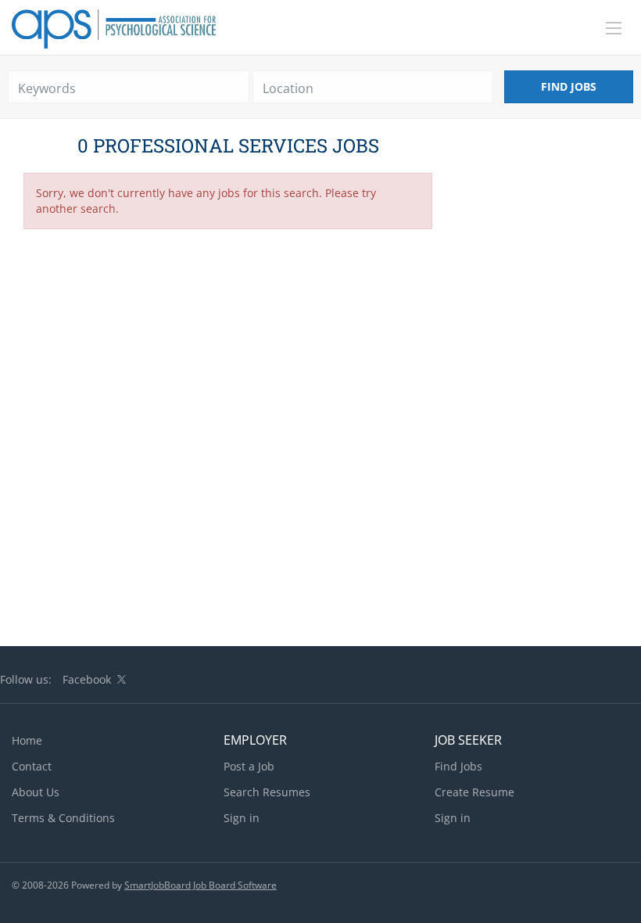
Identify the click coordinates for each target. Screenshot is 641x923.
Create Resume (474, 792)
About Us (35, 792)
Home (27, 740)
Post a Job (249, 766)
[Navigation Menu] (613, 28)
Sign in (242, 817)
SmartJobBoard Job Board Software (200, 885)
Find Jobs (568, 86)
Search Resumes (267, 792)
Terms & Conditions (63, 817)
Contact (32, 766)
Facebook (87, 679)
